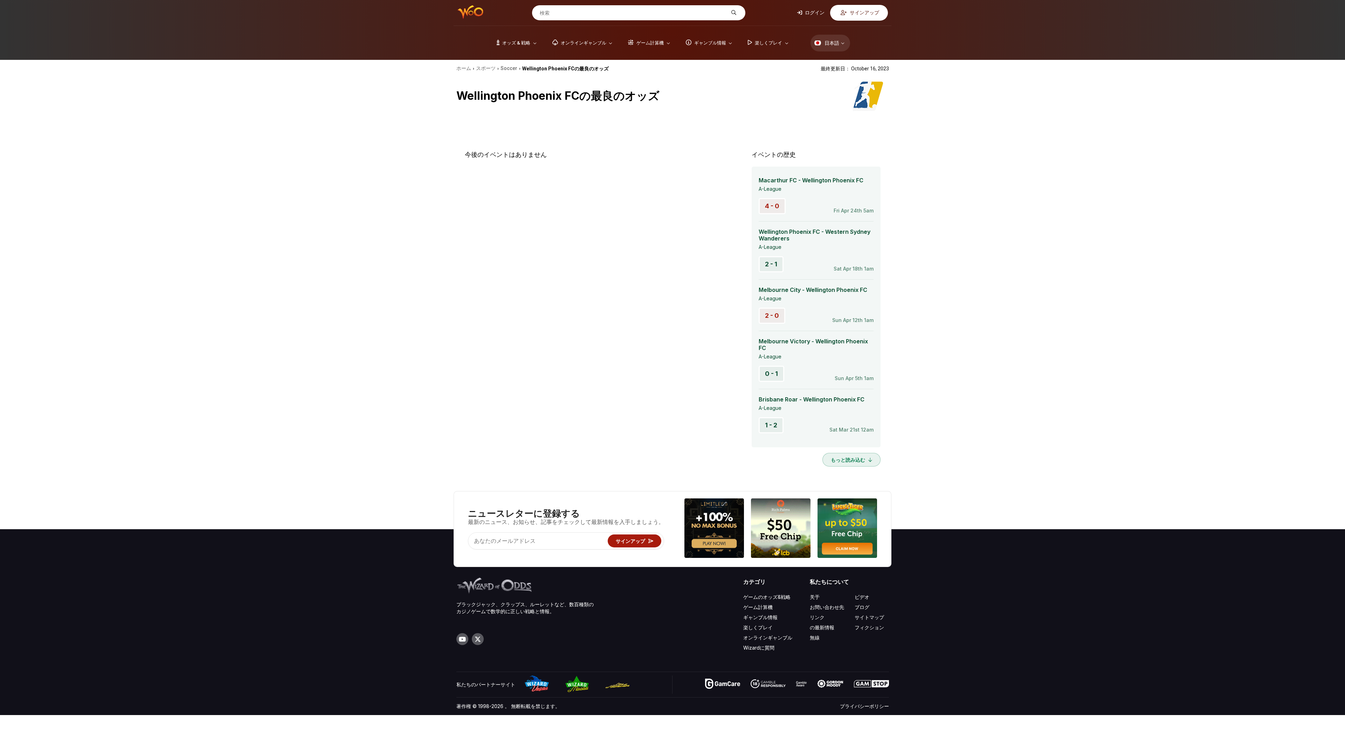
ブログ (862, 607)
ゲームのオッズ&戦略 (767, 597)
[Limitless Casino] (714, 529)
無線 (815, 637)
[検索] (732, 13)
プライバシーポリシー (864, 706)
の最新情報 (822, 627)
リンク (817, 617)
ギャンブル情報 (760, 617)
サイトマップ (869, 617)
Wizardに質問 (758, 648)
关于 (815, 597)
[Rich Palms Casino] (781, 529)
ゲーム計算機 (758, 607)
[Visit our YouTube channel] (462, 639)
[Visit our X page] (478, 639)
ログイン (814, 12)
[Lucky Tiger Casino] (847, 529)
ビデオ (862, 597)
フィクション (869, 627)
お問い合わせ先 (827, 607)
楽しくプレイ (758, 627)
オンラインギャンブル (767, 637)
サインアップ (864, 12)
